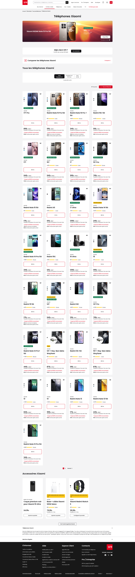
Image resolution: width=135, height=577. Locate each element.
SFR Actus (24, 567)
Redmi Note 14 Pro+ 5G (32, 352)
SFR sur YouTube (111, 555)
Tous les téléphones (36, 11)
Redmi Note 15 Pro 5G (56, 113)
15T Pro (96, 162)
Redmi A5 (51, 207)
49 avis (103, 210)
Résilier (63, 562)
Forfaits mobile (49, 7)
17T (25, 162)
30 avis (103, 165)
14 (48, 399)
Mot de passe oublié (47, 552)
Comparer (107, 60)
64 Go (56, 215)
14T (48, 304)
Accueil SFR (25, 2)
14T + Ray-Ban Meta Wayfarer (55, 352)
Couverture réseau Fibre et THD (30, 559)
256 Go (56, 123)
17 (71, 162)
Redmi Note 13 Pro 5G (33, 444)
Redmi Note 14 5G (100, 207)
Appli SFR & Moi (65, 549)
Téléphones (59, 7)
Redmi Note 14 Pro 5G (33, 256)
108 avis (34, 356)
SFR (109, 547)
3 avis (102, 259)
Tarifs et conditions (27, 549)
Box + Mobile (68, 7)
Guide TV (24, 562)
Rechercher (67, 2)
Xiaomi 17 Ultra (70, 531)
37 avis (80, 307)
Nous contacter (85, 552)
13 (24, 399)
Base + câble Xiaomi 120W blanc (55, 502)
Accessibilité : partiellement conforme (86, 573)
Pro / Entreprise (85, 2)
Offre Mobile (29, 11)
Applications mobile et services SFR (50, 559)
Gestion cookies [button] (58, 573)
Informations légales (26, 573)
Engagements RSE (26, 554)
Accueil (24, 11)
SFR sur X (108, 555)
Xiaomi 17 (61, 531)
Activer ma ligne (66, 554)
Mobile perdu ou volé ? (47, 549)
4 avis (56, 210)
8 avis (57, 402)
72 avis (80, 402)
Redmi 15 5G (29, 304)
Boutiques (97, 2)
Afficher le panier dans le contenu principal (103, 2)
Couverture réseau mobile (28, 557)
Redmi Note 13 (76, 399)
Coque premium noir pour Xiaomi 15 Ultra (32, 502)
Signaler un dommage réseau (89, 554)
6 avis (57, 259)
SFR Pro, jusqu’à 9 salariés (88, 563)
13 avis (104, 118)
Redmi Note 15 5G (31, 207)
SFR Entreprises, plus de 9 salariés (90, 566)
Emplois (100, 573)
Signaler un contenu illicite (48, 567)
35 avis (34, 259)
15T (48, 162)
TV (85, 7)
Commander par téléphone (88, 549)
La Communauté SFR (47, 562)
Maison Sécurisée (77, 7)
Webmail (107, 2)
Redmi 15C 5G (99, 113)
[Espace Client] (111, 2)
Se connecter (76, 51)
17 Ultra (73, 207)
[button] (109, 40)
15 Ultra (73, 256)
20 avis (80, 356)
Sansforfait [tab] (78, 76)
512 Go (32, 123)
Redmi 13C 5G (76, 351)
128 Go (102, 123)
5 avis (56, 118)
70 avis (104, 402)
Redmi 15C (51, 256)
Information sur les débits (28, 552)
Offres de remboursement (68, 559)
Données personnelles (70, 573)
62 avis (104, 307)
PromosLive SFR (65, 564)
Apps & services (75, 2)
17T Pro (26, 113)
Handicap (24, 564)
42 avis (57, 307)
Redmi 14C (74, 304)
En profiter (105, 37)
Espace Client (111, 2)
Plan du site (37, 573)
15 (94, 256)
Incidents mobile (46, 557)
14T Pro (96, 304)
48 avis (80, 118)
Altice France (109, 573)
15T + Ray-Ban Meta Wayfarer (101, 352)
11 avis (33, 210)
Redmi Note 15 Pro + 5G (78, 114)
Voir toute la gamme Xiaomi (67, 524)
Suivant (69, 468)
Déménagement (66, 557)
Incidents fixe (45, 554)
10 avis (57, 165)
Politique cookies (47, 573)
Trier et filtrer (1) (106, 87)
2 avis (79, 165)
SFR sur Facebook (105, 555)
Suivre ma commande (67, 552)
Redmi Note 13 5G (100, 399)
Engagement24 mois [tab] (70, 76)
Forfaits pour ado (93, 7)
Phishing (44, 564)
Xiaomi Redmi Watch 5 (79, 502)
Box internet (40, 7)
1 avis (79, 507)
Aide (92, 2)
